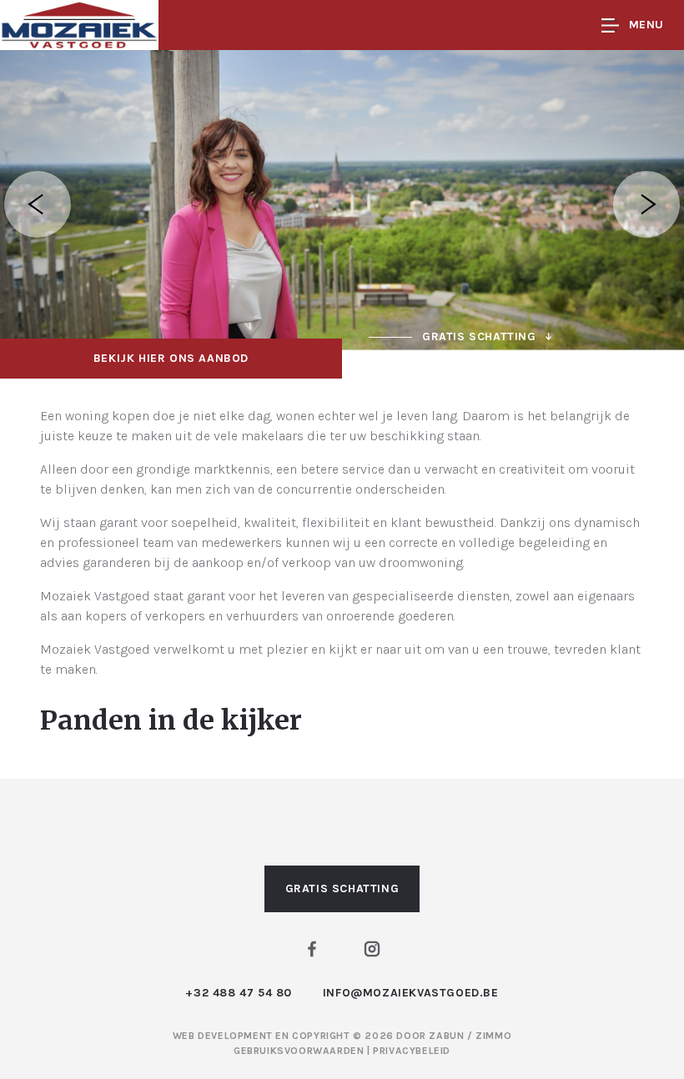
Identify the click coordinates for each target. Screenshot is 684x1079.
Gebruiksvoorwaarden (300, 1050)
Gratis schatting (342, 888)
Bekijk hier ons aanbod (171, 358)
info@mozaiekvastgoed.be (411, 993)
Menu (646, 25)
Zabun (446, 1035)
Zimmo (493, 1035)
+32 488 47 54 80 (238, 993)
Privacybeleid (411, 1050)
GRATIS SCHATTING (479, 336)
